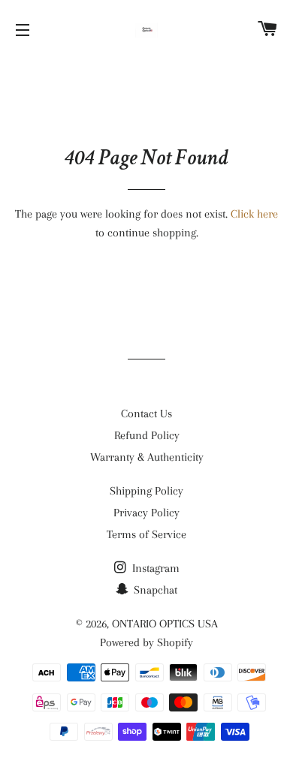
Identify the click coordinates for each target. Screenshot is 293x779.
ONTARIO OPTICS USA (165, 623)
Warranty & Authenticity (147, 457)
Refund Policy (147, 435)
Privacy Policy (146, 512)
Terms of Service (146, 534)
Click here (254, 214)
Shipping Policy (146, 491)
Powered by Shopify (146, 642)
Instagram (154, 568)
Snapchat (154, 590)
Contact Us (146, 413)
